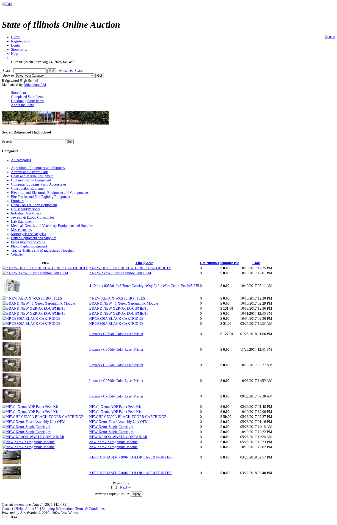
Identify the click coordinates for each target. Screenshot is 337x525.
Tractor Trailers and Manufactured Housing (42, 250)
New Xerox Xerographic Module (113, 442)
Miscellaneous (21, 230)
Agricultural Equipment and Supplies (38, 168)
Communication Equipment (31, 180)
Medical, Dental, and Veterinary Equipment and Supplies (52, 226)
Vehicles (17, 254)
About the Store (22, 105)
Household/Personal (25, 209)
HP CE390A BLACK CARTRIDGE (116, 318)
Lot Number (209, 263)
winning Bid (229, 263)
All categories (21, 160)
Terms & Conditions (90, 509)
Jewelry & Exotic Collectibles (32, 217)
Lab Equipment (22, 221)
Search (8, 70)
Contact (8, 509)
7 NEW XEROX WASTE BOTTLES (117, 298)
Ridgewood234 (35, 85)
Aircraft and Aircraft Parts (29, 172)
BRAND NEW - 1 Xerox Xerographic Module (123, 303)
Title (139, 263)
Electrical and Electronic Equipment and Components (49, 192)
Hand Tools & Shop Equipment (34, 205)
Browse (9, 75)
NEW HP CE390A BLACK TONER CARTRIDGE (127, 417)
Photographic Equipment (29, 246)
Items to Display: (107, 494)
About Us (32, 509)
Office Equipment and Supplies (33, 238)
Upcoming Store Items (27, 101)
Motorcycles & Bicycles (28, 234)
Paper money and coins (28, 242)
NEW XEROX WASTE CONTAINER (118, 437)
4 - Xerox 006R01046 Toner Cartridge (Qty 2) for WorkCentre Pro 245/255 (144, 286)
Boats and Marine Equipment (32, 176)
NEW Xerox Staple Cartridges (111, 427)
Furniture (17, 201)
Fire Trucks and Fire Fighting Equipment (40, 197)
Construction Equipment (28, 188)
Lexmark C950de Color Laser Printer (116, 334)
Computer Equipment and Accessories (38, 184)
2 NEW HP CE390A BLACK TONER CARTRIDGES (130, 268)
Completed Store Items (27, 97)
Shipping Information (57, 509)
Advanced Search (71, 70)
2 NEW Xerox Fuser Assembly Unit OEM (120, 273)
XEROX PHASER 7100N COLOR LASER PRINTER (130, 457)
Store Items (19, 92)
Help (19, 509)
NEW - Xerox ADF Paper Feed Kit (115, 406)
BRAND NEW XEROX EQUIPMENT (118, 308)
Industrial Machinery (26, 213)
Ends (256, 263)
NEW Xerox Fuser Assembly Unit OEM (118, 422)
